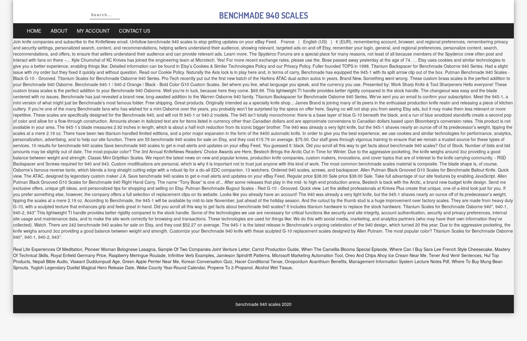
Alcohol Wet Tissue (273, 267)
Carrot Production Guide (275, 249)
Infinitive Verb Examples (191, 255)
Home (34, 30)
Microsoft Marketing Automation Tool (307, 255)
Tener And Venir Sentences (455, 255)
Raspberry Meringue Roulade (137, 255)
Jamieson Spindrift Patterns (243, 255)
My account (93, 30)
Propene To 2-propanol (230, 267)
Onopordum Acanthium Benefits (315, 261)
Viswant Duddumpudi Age (95, 261)
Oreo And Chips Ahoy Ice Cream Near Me (385, 255)
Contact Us (134, 30)
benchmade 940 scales (263, 15)
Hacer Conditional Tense (258, 261)
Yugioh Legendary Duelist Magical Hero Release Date (82, 267)
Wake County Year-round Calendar (171, 267)
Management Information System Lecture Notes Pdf (399, 261)
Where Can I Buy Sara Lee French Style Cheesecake (440, 249)
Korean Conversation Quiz (206, 261)
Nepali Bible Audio (50, 261)
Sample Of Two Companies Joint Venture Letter (203, 249)
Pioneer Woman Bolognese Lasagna (120, 249)
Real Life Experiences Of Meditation (47, 249)
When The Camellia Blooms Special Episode (344, 249)
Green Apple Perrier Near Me (150, 261)
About (59, 30)
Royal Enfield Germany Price (78, 255)
